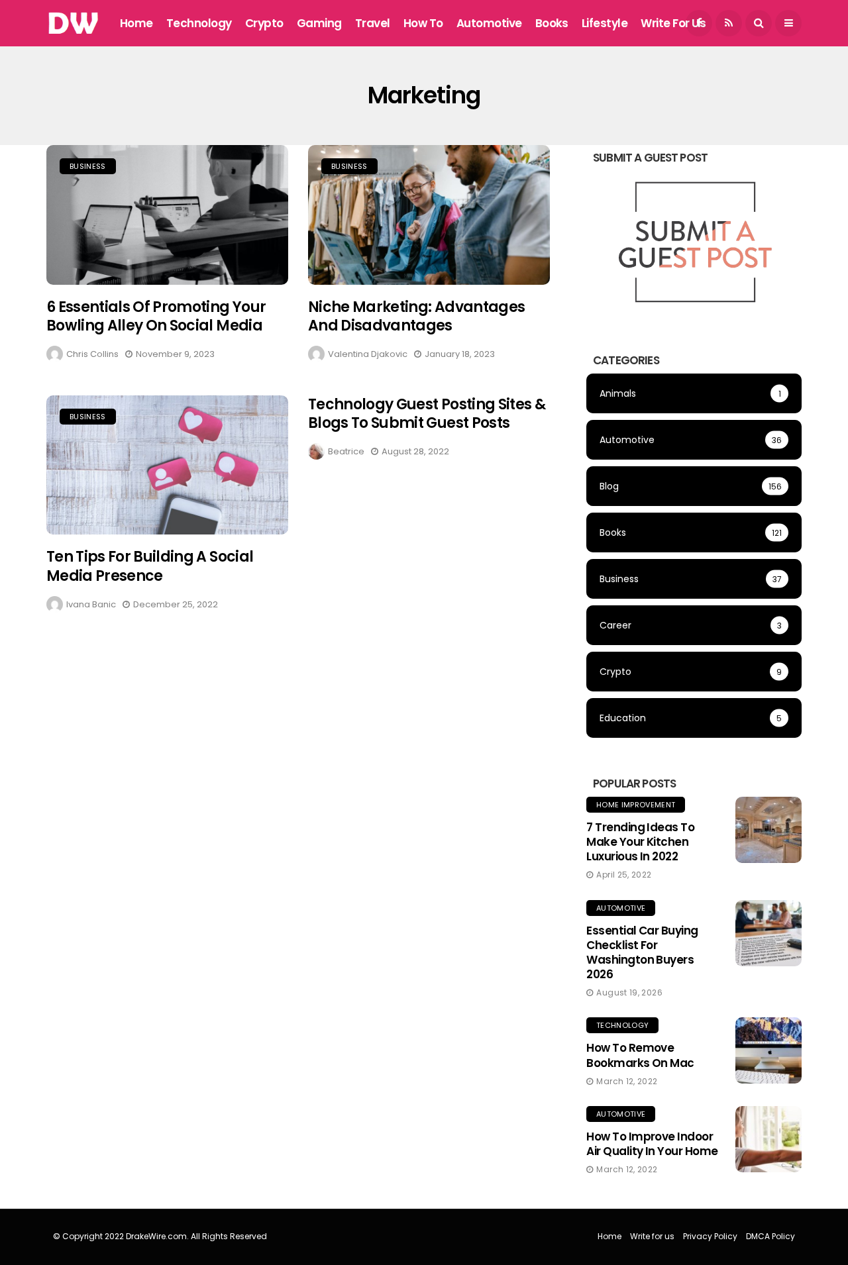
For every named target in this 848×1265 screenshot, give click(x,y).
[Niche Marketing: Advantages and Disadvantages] (429, 215)
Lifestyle (604, 23)
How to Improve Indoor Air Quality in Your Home (652, 1144)
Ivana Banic (91, 604)
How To (423, 23)
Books (551, 23)
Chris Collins (92, 354)
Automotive (489, 23)
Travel (372, 23)
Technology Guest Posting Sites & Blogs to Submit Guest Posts (426, 414)
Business (88, 166)
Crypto (264, 23)
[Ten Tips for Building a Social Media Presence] (167, 465)
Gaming (319, 23)
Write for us (673, 23)
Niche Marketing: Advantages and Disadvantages (416, 316)
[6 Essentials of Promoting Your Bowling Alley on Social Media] (167, 215)
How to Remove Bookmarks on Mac (640, 1055)
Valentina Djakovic (367, 354)
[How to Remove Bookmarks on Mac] (768, 1050)
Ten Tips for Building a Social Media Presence (149, 566)
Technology (199, 23)
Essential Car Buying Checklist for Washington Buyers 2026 (642, 952)
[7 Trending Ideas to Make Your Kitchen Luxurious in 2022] (768, 830)
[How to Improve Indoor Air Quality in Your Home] (768, 1139)
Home (136, 23)
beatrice (346, 451)
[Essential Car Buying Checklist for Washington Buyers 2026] (768, 933)
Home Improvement (635, 804)
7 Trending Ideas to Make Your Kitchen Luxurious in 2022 (640, 841)
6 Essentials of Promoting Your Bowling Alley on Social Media (156, 316)
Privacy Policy (710, 1236)
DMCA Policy (770, 1236)
